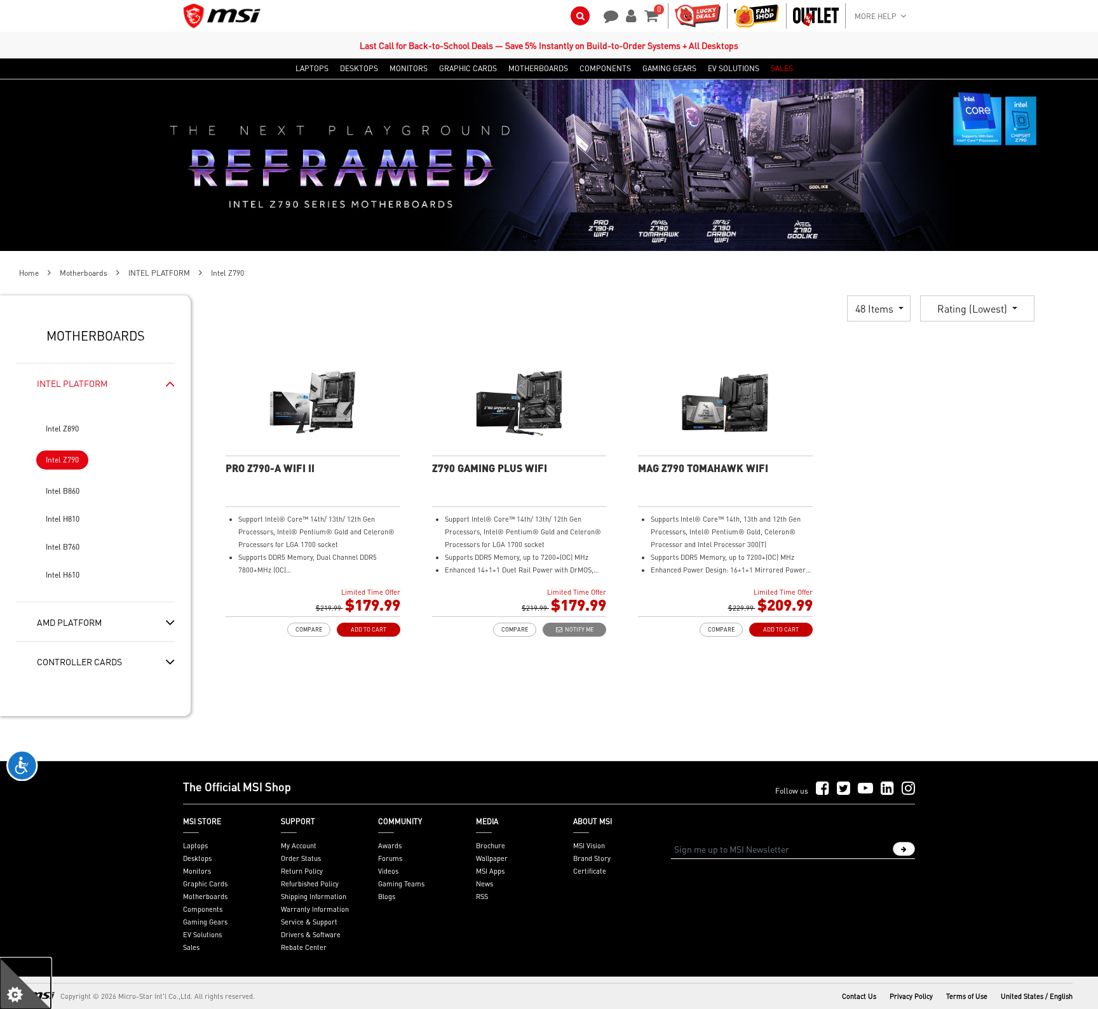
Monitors (197, 871)
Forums (390, 858)
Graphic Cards (205, 883)
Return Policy (302, 871)
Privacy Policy (911, 996)
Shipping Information (313, 896)
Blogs (386, 896)
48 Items (875, 308)
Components (202, 909)
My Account (298, 845)
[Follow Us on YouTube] (865, 789)
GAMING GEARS (669, 68)
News (484, 883)
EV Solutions (202, 934)
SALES (782, 68)
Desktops (197, 858)
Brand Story (592, 858)
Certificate (589, 871)
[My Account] (629, 14)
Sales (191, 947)
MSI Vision (589, 845)
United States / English (1037, 996)
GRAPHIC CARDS (468, 68)
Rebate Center (304, 947)
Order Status (301, 858)
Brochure (490, 845)
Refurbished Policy (310, 883)
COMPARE (308, 629)
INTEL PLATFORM (159, 273)
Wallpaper (492, 858)
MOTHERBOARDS (538, 68)
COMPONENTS (605, 68)
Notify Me (577, 629)
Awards (390, 845)
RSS (482, 896)
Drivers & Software (311, 934)
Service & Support (309, 922)
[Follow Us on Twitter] (843, 789)
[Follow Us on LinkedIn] (887, 789)
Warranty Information (315, 909)
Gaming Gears (205, 922)
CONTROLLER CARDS (79, 661)
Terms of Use (966, 996)
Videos (388, 871)
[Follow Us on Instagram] (908, 789)
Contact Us (859, 996)
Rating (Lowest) (973, 308)
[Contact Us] (607, 14)
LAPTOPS (312, 68)
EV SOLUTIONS (733, 68)
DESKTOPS (359, 68)
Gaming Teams (401, 883)
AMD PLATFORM (69, 622)
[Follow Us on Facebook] (822, 789)
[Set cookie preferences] (25, 983)
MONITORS (409, 68)
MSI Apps (490, 871)
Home (29, 273)
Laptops (195, 845)
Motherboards (83, 273)
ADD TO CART (368, 629)
